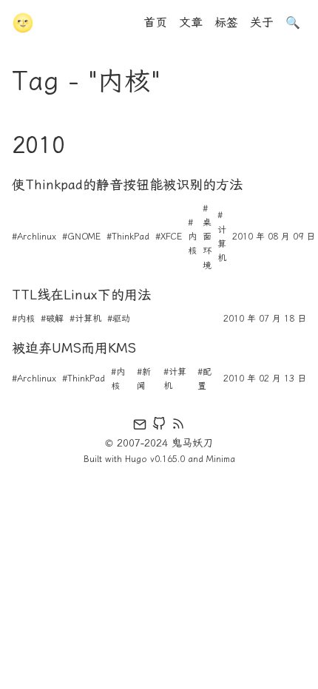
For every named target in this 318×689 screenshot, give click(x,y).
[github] (159, 426)
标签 (226, 23)
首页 (155, 23)
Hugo (136, 459)
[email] (139, 426)
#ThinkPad (127, 236)
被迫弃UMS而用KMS (74, 348)
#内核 (192, 236)
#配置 (204, 379)
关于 (262, 23)
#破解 (52, 318)
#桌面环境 (207, 237)
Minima (220, 459)
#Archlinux (34, 236)
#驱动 (118, 318)
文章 (191, 23)
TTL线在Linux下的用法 (81, 295)
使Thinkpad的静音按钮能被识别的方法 (127, 185)
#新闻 (144, 379)
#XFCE (168, 236)
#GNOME (81, 236)
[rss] (178, 426)
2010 (38, 145)
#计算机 (221, 236)
